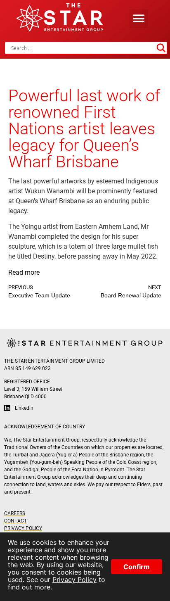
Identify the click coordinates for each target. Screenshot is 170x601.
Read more (24, 272)
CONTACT (15, 521)
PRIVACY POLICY (23, 528)
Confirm (136, 567)
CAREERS (14, 513)
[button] (139, 19)
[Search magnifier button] (161, 48)
